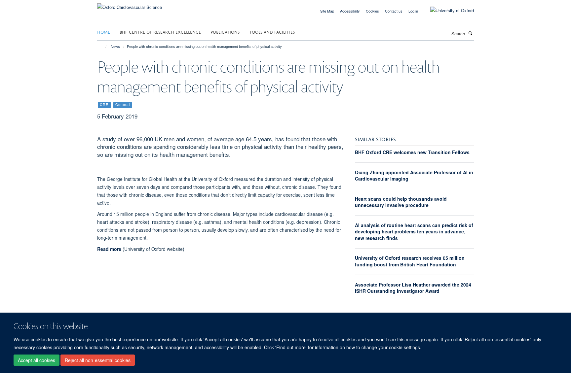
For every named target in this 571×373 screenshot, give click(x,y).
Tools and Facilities (272, 31)
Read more (109, 249)
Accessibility (350, 11)
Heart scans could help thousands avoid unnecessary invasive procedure (401, 202)
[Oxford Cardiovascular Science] (129, 5)
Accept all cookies (36, 360)
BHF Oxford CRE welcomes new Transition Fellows (412, 152)
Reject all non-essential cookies (98, 360)
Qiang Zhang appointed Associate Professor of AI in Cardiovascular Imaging (414, 175)
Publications (225, 31)
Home (103, 31)
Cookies (372, 11)
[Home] (103, 46)
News (115, 47)
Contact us (393, 11)
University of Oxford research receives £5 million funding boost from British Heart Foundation (410, 261)
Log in (413, 11)
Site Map (327, 11)
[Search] (470, 33)
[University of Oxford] (447, 11)
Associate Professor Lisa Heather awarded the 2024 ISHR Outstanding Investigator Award (413, 287)
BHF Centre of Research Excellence (160, 31)
